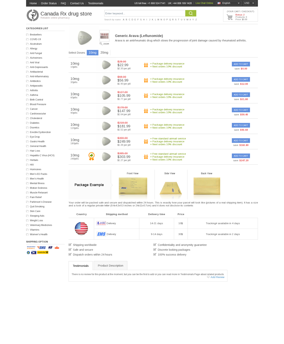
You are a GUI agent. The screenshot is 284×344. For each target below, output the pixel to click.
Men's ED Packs (38, 174)
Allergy (33, 48)
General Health (38, 146)
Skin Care (35, 211)
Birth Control (36, 99)
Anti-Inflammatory (39, 76)
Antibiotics (35, 81)
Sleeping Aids (37, 215)
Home (33, 3)
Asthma (34, 95)
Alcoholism (36, 44)
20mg (104, 52)
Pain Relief (36, 197)
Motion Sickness (38, 188)
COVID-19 (35, 39)
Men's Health (37, 178)
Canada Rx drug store (66, 14)
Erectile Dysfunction (40, 132)
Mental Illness (37, 183)
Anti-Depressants (39, 67)
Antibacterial (36, 71)
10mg (92, 52)
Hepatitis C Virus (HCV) (42, 155)
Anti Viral (34, 62)
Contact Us (77, 3)
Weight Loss (36, 220)
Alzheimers (36, 58)
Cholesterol (36, 118)
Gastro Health (37, 141)
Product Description (110, 265)
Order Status (49, 3)
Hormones (35, 169)
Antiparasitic (36, 85)
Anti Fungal (36, 53)
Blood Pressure (38, 104)
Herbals (34, 160)
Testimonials (95, 3)
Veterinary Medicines (41, 225)
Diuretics (34, 127)
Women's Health (39, 234)
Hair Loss (35, 150)
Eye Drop (35, 137)
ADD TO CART (241, 64)
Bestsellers (36, 34)
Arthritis (34, 90)
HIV (32, 164)
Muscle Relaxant (39, 192)
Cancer (34, 109)
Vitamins (34, 229)
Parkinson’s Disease (41, 202)
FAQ (63, 3)
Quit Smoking (37, 206)
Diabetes (34, 123)
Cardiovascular (38, 113)
